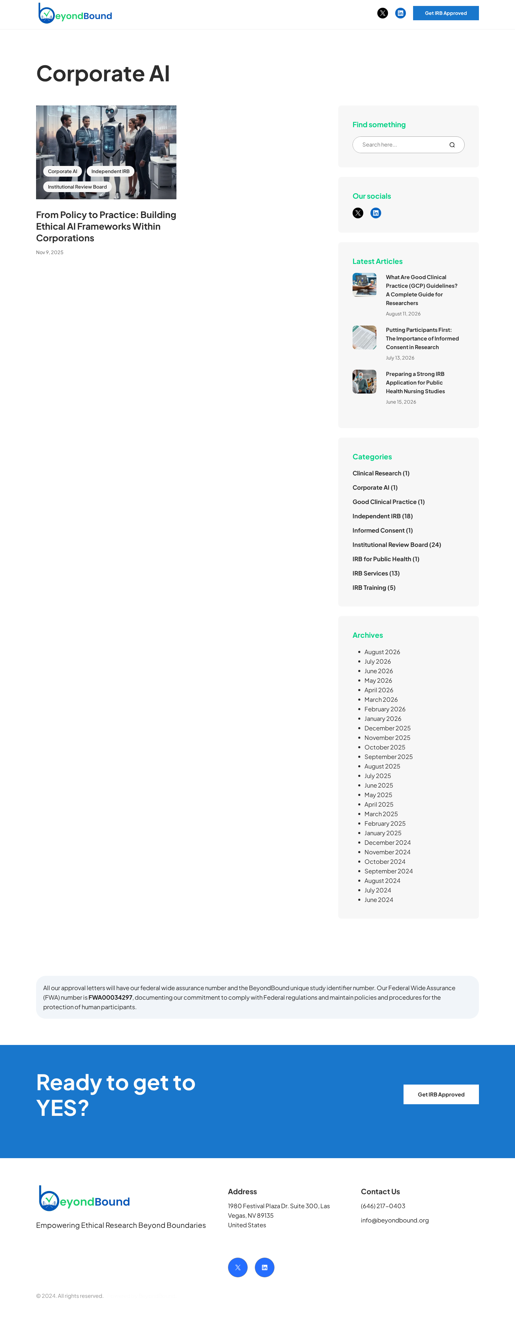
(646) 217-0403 (383, 1205)
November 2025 (387, 737)
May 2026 (378, 680)
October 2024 (385, 861)
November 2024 (387, 852)
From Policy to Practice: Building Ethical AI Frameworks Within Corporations (106, 226)
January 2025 (382, 832)
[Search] (454, 145)
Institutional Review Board (77, 186)
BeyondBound (157, 1295)
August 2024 (382, 880)
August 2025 (382, 766)
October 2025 (384, 747)
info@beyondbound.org (395, 1220)
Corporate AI (62, 171)
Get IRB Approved (446, 13)
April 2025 (378, 804)
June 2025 (378, 785)
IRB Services (370, 573)
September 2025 (388, 756)
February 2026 (385, 709)
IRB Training (369, 587)
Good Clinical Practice (385, 501)
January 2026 (382, 718)
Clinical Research (377, 473)
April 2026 (378, 689)
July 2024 (377, 890)
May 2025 (378, 794)
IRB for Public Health (382, 558)
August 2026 (382, 651)
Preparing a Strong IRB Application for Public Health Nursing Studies (415, 382)
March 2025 (381, 813)
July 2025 (377, 775)
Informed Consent (379, 530)
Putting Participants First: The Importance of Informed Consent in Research (422, 338)
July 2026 (377, 661)
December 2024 (387, 842)
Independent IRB (110, 171)
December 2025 (387, 728)
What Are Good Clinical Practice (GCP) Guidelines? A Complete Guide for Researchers (422, 289)
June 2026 (378, 670)
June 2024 (378, 899)
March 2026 (381, 699)
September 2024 (388, 871)
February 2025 (385, 823)
